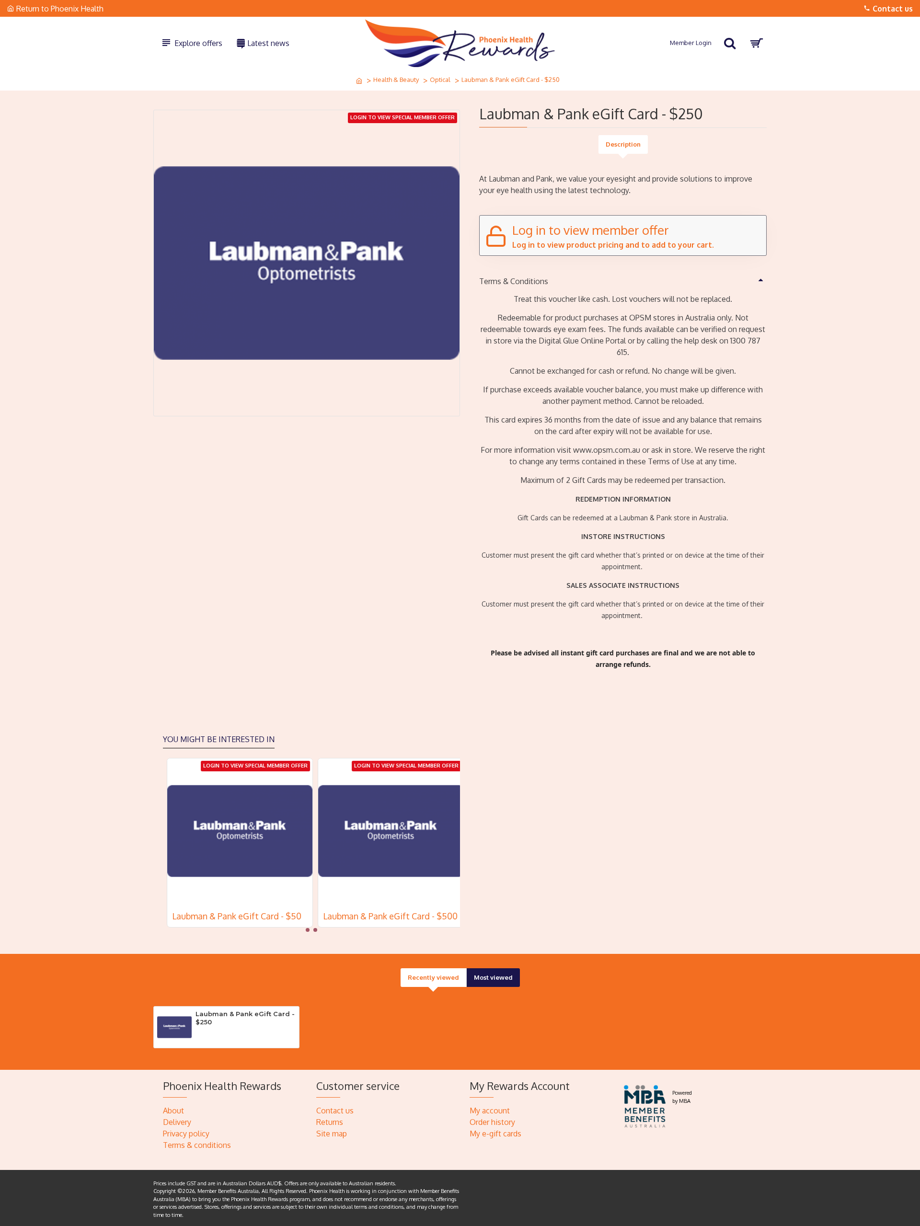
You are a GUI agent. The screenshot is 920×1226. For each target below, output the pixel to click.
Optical (440, 79)
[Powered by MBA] (645, 1105)
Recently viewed (433, 977)
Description (623, 144)
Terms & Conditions (513, 281)
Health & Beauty (396, 79)
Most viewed (493, 977)
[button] (308, 930)
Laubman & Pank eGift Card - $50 (383, 916)
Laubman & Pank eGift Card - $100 (234, 916)
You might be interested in (219, 739)
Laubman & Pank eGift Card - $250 (245, 1018)
